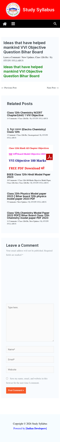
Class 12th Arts (12, 183)
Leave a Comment (11, 57)
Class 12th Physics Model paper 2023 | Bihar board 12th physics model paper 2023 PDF (26, 196)
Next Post (52, 87)
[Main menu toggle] (13, 24)
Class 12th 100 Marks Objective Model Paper (34, 180)
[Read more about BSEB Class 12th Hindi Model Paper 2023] (30, 157)
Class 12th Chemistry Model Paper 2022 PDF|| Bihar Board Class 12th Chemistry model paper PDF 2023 (28, 215)
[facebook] (5, 24)
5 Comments (11, 202)
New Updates (28, 57)
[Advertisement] (30, 282)
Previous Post (9, 87)
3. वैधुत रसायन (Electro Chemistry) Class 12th (26, 130)
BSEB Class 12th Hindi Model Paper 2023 (28, 175)
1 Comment (11, 135)
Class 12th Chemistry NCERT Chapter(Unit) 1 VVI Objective (25, 114)
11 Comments (12, 118)
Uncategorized (33, 135)
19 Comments (12, 180)
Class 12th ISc (41, 57)
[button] (55, 24)
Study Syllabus (38, 9)
